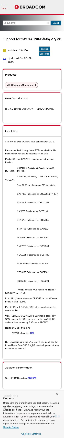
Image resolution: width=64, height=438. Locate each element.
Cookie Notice (11, 427)
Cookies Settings (31, 433)
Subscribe (44, 54)
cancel (48, 23)
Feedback (44, 49)
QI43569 (31, 378)
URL (32, 333)
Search (56, 23)
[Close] (57, 394)
